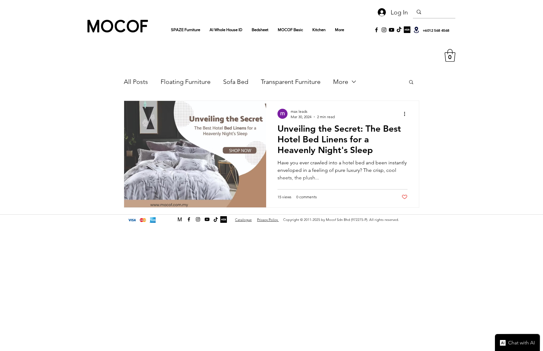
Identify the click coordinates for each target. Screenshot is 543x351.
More (340, 81)
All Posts (136, 81)
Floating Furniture (186, 81)
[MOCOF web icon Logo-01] (180, 219)
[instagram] (198, 219)
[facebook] (189, 219)
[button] (450, 55)
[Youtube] (391, 30)
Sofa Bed (235, 81)
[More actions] (406, 114)
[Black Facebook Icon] (376, 30)
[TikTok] (399, 30)
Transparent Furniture (291, 81)
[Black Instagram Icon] (384, 30)
